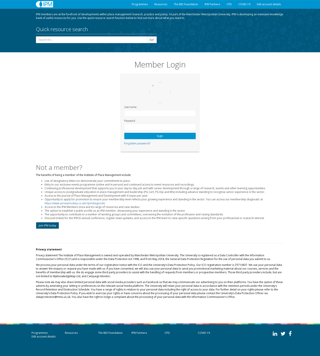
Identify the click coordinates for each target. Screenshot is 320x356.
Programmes (140, 4)
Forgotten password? (137, 143)
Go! (152, 40)
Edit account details (269, 4)
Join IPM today (47, 225)
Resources (160, 4)
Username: (130, 107)
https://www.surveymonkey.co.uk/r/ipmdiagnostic (75, 203)
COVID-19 (244, 4)
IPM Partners (212, 4)
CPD (229, 4)
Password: (130, 121)
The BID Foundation (186, 4)
